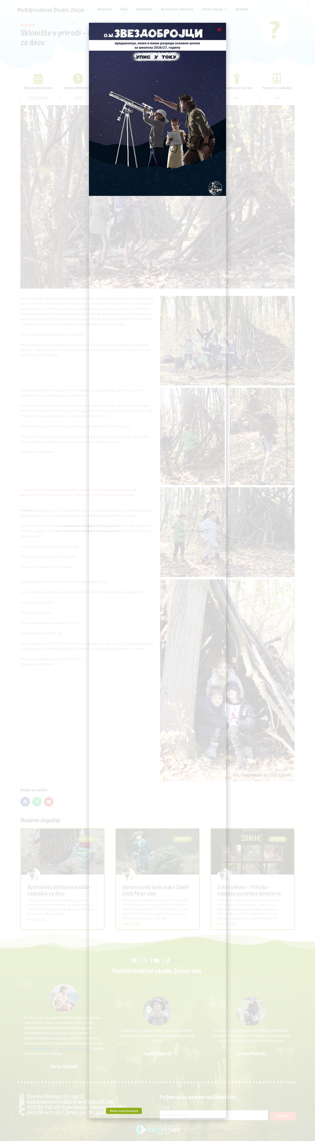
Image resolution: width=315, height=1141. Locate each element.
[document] (157, 570)
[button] (219, 29)
